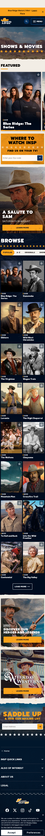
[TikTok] (30, 810)
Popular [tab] (7, 252)
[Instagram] (22, 810)
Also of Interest (12, 768)
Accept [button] (12, 832)
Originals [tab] (30, 252)
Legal (4, 785)
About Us (7, 776)
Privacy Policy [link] (31, 823)
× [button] (43, 815)
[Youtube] (38, 810)
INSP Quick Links (11, 759)
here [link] (16, 825)
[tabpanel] (22, 425)
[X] (15, 810)
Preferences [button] (33, 832)
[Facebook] (7, 810)
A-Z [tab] (18, 252)
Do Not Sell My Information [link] (11, 827)
